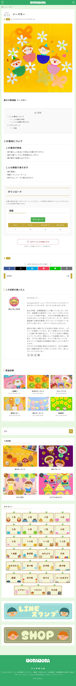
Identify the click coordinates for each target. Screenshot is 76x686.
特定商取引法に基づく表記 (64, 672)
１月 (14, 517)
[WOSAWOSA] (38, 2)
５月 (14, 529)
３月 (46, 517)
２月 (30, 517)
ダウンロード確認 (31, 672)
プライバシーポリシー (22, 675)
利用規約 (51, 672)
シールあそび (62, 577)
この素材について (17, 116)
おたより (46, 553)
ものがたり (14, 565)
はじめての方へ (8, 672)
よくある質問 (19, 672)
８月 (62, 529)
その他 (54, 590)
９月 (14, 541)
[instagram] (32, 355)
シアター (22, 590)
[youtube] (38, 355)
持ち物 (30, 577)
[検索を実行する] (71, 431)
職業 (14, 577)
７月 (46, 529)
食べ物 (30, 565)
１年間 (14, 553)
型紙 (15, 128)
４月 (8, 19)
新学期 (30, 553)
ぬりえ (46, 577)
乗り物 (62, 565)
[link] (28, 355)
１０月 (30, 541)
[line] (37, 668)
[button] (9, 268)
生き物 (46, 565)
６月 (30, 529)
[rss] (41, 668)
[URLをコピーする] (66, 268)
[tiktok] (35, 355)
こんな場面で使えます (21, 122)
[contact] (44, 668)
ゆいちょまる (14, 309)
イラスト (38, 590)
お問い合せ (42, 672)
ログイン (49, 675)
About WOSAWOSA (37, 675)
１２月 (62, 541)
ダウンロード (15, 125)
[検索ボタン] (73, 2)
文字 (62, 553)
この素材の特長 (19, 119)
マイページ (57, 675)
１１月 (46, 541)
